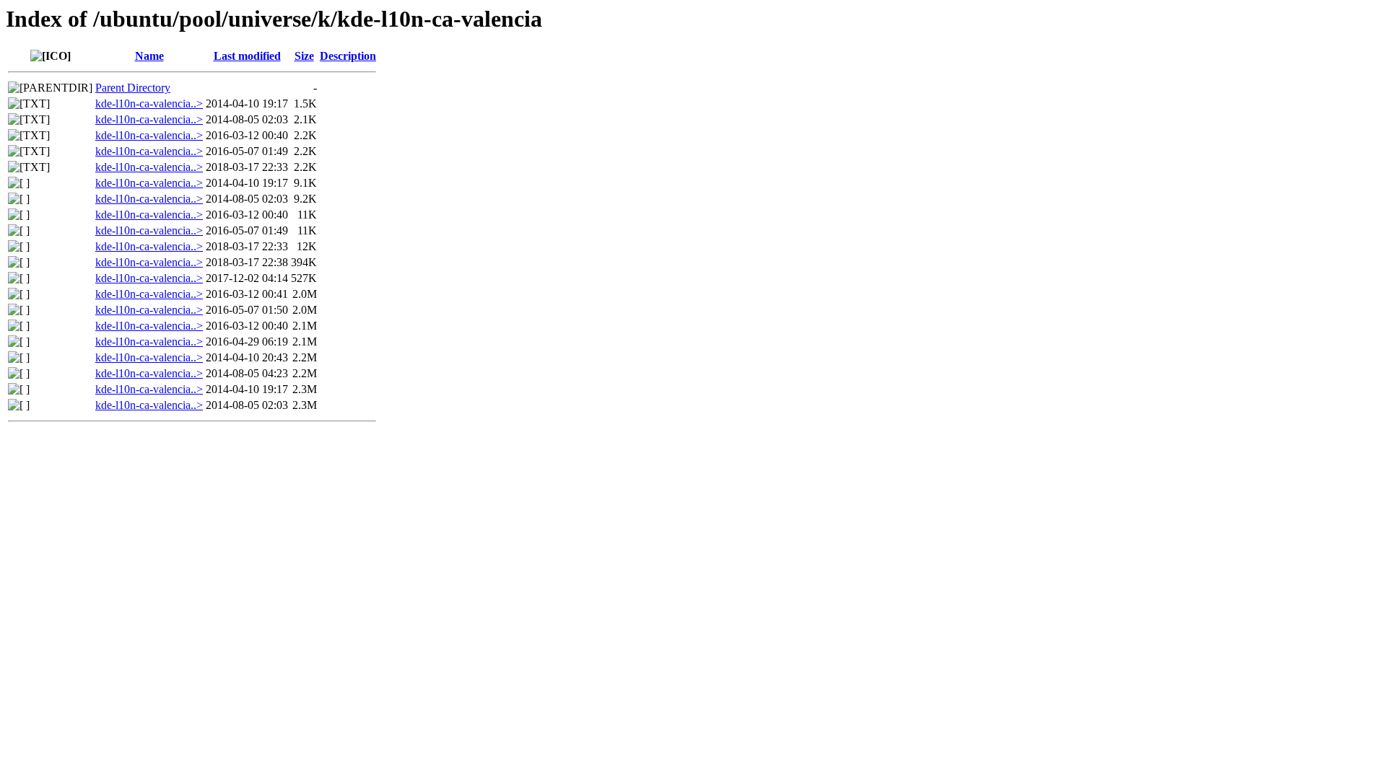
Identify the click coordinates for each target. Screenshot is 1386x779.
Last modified (247, 56)
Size (304, 56)
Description (348, 56)
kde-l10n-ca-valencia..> (149, 103)
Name (149, 56)
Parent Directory (132, 88)
